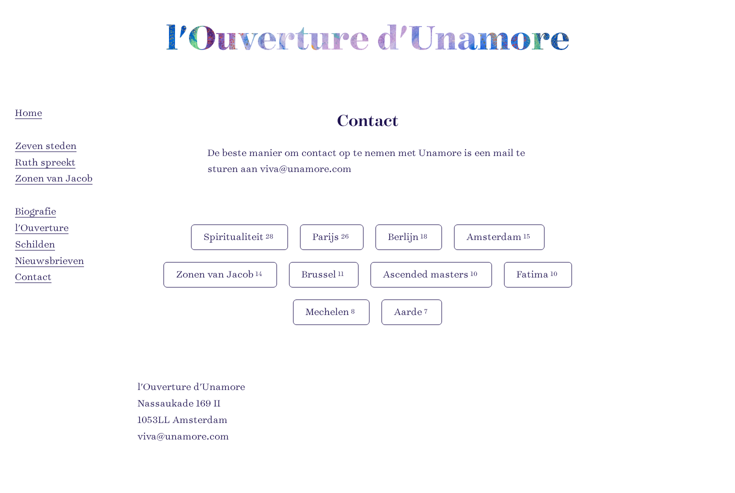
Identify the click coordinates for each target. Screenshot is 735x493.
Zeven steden (45, 146)
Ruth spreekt (45, 162)
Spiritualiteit (239, 237)
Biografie (35, 211)
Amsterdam (498, 237)
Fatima (537, 274)
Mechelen (330, 312)
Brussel (323, 274)
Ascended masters (430, 274)
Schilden (35, 244)
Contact (33, 277)
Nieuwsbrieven (49, 261)
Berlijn (408, 237)
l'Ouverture (41, 228)
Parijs (330, 237)
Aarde (411, 312)
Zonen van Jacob (53, 178)
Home (28, 113)
